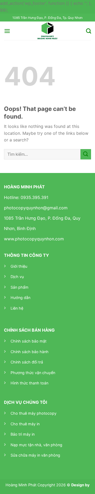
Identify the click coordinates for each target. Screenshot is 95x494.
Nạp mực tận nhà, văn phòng (36, 445)
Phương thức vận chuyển (33, 372)
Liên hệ (17, 308)
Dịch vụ (17, 276)
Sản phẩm (19, 287)
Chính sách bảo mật (28, 341)
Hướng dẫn (20, 297)
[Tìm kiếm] (88, 31)
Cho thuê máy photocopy (33, 413)
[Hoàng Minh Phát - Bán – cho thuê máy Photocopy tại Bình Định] (47, 30)
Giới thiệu (19, 266)
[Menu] (7, 30)
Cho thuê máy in (25, 424)
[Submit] (85, 154)
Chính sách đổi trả (27, 362)
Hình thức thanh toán (29, 383)
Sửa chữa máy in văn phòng (35, 455)
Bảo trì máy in (23, 434)
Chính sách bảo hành (30, 351)
